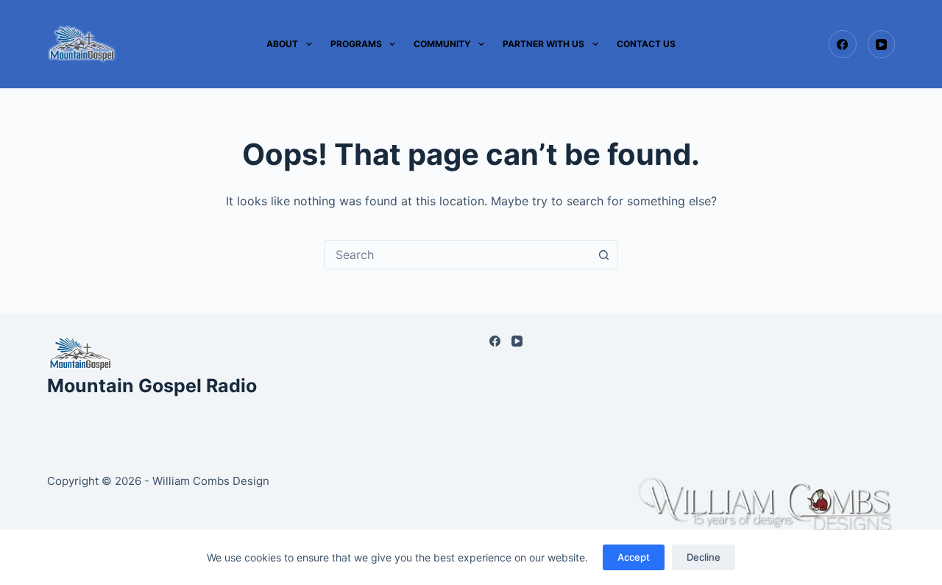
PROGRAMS (356, 43)
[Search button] (603, 255)
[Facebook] (843, 44)
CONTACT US (646, 43)
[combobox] (457, 254)
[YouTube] (882, 44)
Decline (703, 557)
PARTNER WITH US (543, 43)
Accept (633, 557)
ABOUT (282, 43)
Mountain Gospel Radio (152, 386)
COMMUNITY (442, 43)
